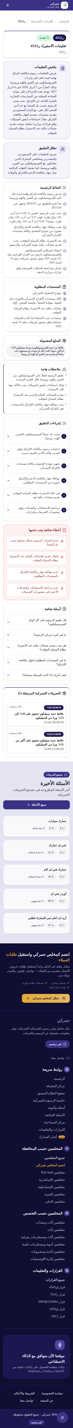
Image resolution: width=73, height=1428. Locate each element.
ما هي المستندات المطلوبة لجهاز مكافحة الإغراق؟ (42, 662)
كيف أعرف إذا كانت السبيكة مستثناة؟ (44, 675)
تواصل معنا (57, 1058)
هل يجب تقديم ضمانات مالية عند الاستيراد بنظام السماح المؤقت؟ (41, 647)
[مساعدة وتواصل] (62, 1417)
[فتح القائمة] (7, 5)
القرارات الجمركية (42, 21)
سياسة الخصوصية (52, 1393)
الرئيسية (64, 21)
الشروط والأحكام (24, 1393)
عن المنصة (46, 1400)
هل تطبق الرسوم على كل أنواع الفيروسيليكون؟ (47, 622)
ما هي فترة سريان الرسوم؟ (49, 634)
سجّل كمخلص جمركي (46, 998)
